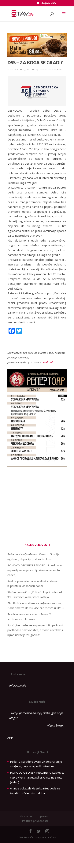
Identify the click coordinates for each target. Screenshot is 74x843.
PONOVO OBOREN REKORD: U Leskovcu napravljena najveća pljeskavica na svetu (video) (34, 570)
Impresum (43, 816)
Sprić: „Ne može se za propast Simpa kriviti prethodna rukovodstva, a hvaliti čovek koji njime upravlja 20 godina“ (35, 630)
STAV (15, 70)
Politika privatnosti (35, 821)
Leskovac (43, 70)
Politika (61, 70)
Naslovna (52, 70)
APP (10, 737)
